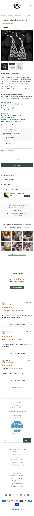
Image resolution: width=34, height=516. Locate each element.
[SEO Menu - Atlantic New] (2, 5)
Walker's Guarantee (17, 478)
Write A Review (17, 287)
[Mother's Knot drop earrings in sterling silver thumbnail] (4, 66)
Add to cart (17, 160)
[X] (24, 495)
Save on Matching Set (8, 108)
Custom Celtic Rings (17, 462)
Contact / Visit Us (17, 454)
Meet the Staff (17, 452)
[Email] (6, 495)
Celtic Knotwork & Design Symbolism (13, 119)
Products (9, 15)
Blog (17, 457)
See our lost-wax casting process (17, 255)
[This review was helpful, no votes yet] (27, 325)
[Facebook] (10, 495)
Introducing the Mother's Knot (11, 115)
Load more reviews (17, 387)
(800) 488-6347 (17, 406)
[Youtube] (28, 495)
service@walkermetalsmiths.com (17, 412)
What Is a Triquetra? (8, 117)
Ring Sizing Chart (17, 481)
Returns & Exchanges (17, 476)
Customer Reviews (17, 460)
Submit (26, 440)
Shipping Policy (17, 473)
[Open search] (5, 5)
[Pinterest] (21, 495)
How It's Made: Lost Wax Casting (12, 121)
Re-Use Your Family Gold (17, 465)
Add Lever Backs (6, 110)
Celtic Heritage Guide (17, 486)
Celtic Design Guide (17, 483)
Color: (3, 150)
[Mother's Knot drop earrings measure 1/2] (19, 66)
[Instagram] (17, 495)
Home (3, 15)
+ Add (27, 196)
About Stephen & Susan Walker (17, 449)
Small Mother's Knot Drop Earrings (12, 104)
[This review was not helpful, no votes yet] (30, 325)
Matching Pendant (7, 106)
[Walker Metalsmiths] (17, 5)
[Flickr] (13, 495)
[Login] (28, 5)
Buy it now (17, 165)
